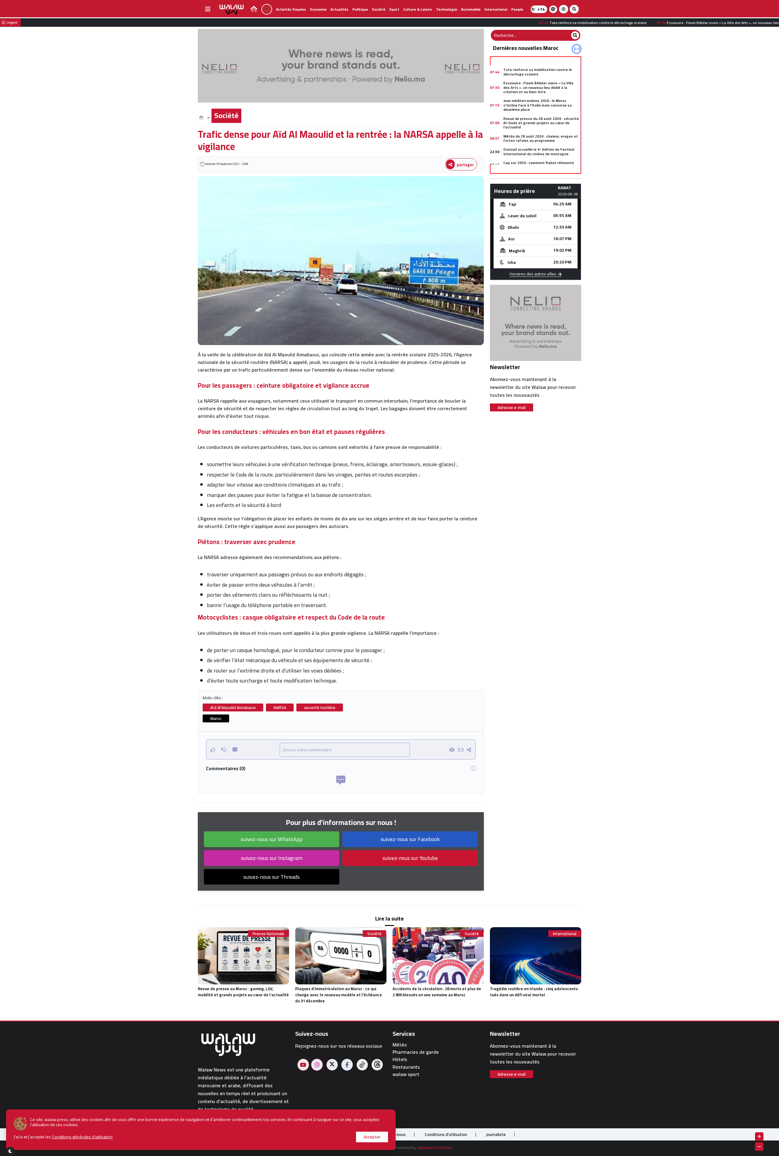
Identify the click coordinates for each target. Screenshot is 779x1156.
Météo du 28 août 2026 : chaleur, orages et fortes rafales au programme (540, 138)
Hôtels (400, 1059)
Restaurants (406, 1067)
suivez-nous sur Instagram (271, 858)
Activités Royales (291, 9)
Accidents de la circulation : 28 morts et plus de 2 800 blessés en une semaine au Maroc (437, 992)
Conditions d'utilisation (446, 1134)
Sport (394, 9)
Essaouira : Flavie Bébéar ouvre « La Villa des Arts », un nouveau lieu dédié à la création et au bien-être (538, 87)
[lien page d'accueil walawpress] (253, 9)
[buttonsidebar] (208, 9)
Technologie (446, 9)
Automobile (470, 9)
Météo (400, 1045)
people (517, 9)
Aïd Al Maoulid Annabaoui (233, 707)
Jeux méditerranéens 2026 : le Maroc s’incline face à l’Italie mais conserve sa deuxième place (537, 105)
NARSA (280, 707)
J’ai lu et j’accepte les (63, 1137)
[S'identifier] (563, 9)
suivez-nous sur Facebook (410, 839)
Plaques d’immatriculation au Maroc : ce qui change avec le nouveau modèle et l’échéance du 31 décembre (338, 995)
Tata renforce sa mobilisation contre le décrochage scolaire (537, 71)
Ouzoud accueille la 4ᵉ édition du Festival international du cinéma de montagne (538, 151)
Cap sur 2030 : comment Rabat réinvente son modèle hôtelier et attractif (538, 164)
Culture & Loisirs (417, 9)
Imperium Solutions (434, 1147)
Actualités (339, 9)
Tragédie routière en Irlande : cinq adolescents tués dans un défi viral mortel (534, 992)
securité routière (319, 707)
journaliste (496, 1134)
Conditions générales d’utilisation (82, 1137)
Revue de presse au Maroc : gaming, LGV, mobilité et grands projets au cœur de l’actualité (243, 992)
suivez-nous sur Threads (271, 877)
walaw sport (406, 1074)
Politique (360, 9)
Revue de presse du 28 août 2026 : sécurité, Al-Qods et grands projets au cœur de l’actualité (541, 123)
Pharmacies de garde (416, 1052)
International (495, 9)
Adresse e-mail (512, 407)
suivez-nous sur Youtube (410, 858)
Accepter (372, 1137)
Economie (318, 9)
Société (378, 9)
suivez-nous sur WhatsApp (271, 839)
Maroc (216, 718)
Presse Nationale (268, 933)
